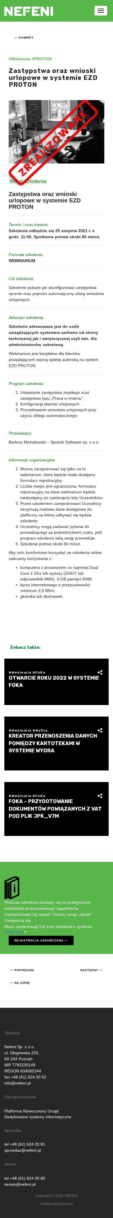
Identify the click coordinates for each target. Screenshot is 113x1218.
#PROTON (42, 59)
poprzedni (24, 970)
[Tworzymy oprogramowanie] (28, 7)
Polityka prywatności (57, 1204)
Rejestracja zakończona (38, 940)
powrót (26, 37)
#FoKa (38, 672)
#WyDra (40, 730)
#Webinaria (20, 59)
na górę (22, 982)
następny (89, 970)
